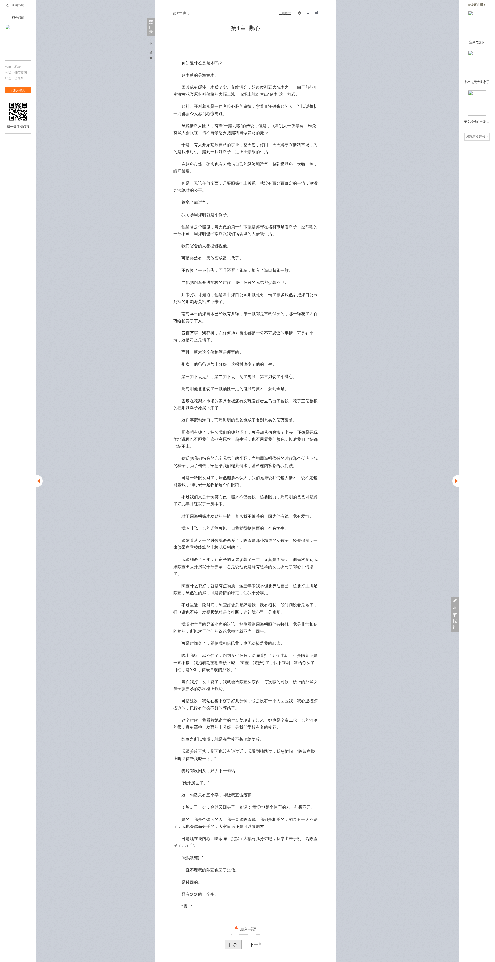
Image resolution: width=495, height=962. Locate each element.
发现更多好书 (477, 136)
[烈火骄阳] (18, 43)
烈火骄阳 (18, 17)
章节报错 (455, 617)
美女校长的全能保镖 (477, 121)
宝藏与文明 (477, 42)
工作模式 (285, 13)
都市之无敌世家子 (477, 81)
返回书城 (18, 5)
